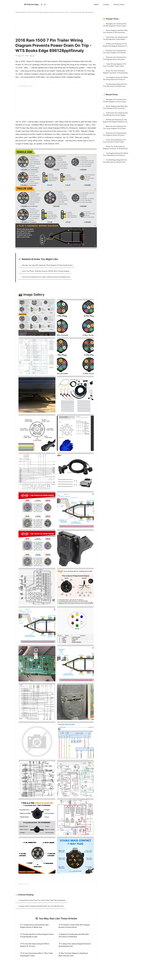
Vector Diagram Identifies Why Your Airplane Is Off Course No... (115, 31)
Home (17, 12)
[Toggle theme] (43, 4)
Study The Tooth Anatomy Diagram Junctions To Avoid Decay (115, 72)
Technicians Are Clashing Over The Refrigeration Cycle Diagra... (115, 38)
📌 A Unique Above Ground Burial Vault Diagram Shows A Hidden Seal (34, 926)
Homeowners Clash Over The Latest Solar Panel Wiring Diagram (42, 900)
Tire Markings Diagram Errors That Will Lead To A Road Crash (115, 85)
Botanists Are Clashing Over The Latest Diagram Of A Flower (114, 52)
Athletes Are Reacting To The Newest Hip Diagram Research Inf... (115, 45)
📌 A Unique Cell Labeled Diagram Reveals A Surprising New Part (74, 945)
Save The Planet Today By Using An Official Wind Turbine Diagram (46, 271)
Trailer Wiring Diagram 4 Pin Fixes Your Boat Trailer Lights (114, 65)
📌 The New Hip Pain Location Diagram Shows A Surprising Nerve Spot (37, 935)
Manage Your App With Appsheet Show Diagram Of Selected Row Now (47, 265)
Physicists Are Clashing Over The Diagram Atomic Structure (115, 58)
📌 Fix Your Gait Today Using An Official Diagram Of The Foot (34, 945)
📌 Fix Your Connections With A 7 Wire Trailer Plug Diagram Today (36, 954)
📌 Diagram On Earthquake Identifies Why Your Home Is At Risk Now (73, 935)
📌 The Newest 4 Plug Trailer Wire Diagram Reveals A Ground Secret (74, 926)
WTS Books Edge (31, 4)
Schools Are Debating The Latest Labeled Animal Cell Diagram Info (46, 277)
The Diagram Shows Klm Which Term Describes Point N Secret (115, 78)
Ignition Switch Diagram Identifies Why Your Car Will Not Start (41, 906)
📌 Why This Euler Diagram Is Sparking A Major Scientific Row (73, 954)
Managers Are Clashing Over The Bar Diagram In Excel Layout (115, 25)
